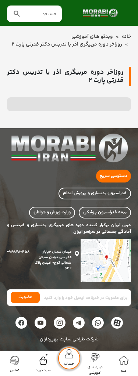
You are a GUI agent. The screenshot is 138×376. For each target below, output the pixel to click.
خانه (126, 37)
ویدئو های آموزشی (92, 37)
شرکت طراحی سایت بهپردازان (69, 339)
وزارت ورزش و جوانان (52, 212)
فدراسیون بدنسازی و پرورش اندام (95, 193)
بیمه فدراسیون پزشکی (105, 212)
